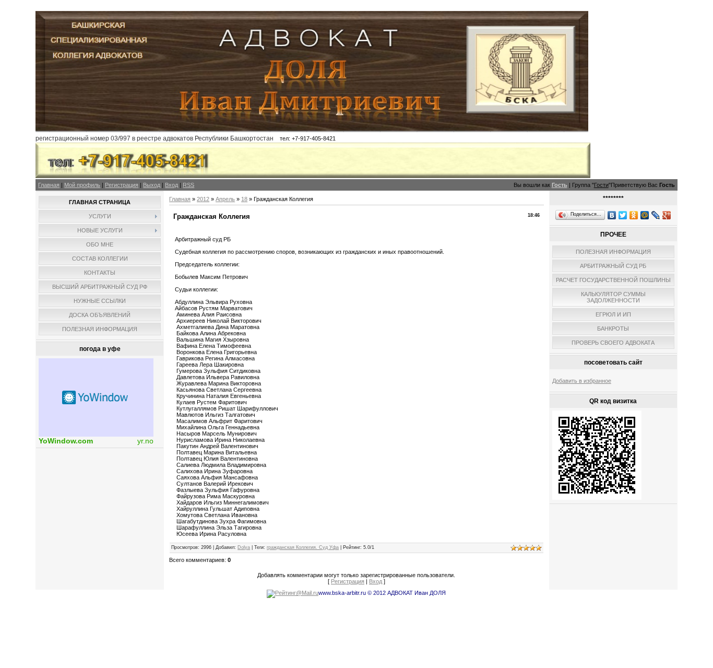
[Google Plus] (666, 215)
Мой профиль (82, 185)
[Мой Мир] (644, 215)
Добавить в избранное (581, 381)
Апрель (225, 199)
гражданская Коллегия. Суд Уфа (303, 547)
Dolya (243, 547)
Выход (151, 185)
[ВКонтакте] (612, 215)
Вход (171, 185)
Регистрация (121, 185)
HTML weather (96, 397)
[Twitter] (622, 215)
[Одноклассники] (633, 215)
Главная (49, 185)
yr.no (145, 441)
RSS (188, 185)
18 (244, 199)
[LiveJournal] (655, 215)
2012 (203, 199)
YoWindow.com (66, 441)
